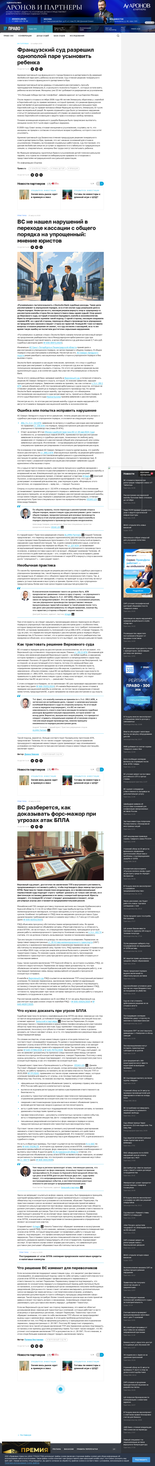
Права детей (58, 168)
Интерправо (23, 43)
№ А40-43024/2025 (80, 1001)
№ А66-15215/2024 (45, 686)
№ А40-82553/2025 (32, 919)
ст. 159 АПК (39, 425)
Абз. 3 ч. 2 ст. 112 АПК (31, 423)
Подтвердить (141, 1460)
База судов (59, 36)
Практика (24, 1252)
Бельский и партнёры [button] (46, 1021)
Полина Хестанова (33, 1339)
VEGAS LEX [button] (92, 499)
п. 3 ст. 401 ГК (95, 932)
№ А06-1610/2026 (44, 1160)
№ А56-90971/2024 (52, 343)
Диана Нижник (31, 754)
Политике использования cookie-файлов (22, 1463)
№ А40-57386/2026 (32, 1050)
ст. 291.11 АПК (81, 652)
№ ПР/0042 (33, 1073)
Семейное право (39, 168)
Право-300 (8, 36)
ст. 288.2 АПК (47, 452)
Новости (129, 473)
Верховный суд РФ (53, 754)
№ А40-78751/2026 (53, 1050)
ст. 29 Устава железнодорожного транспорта (70, 942)
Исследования (77, 36)
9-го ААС (90, 1144)
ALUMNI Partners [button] (72, 535)
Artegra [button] (86, 476)
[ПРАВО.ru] (13, 28)
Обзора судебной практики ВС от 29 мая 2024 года (69, 432)
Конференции (25, 36)
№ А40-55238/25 (30, 1146)
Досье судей (43, 36)
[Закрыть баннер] (48, 1443)
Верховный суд (72, 378)
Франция (74, 168)
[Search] (118, 36)
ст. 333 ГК (25, 1160)
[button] (32, 69)
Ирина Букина (54, 396)
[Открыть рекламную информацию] (151, 596)
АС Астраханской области (65, 1152)
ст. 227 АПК (73, 545)
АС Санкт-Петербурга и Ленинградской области (53, 347)
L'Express (37, 163)
